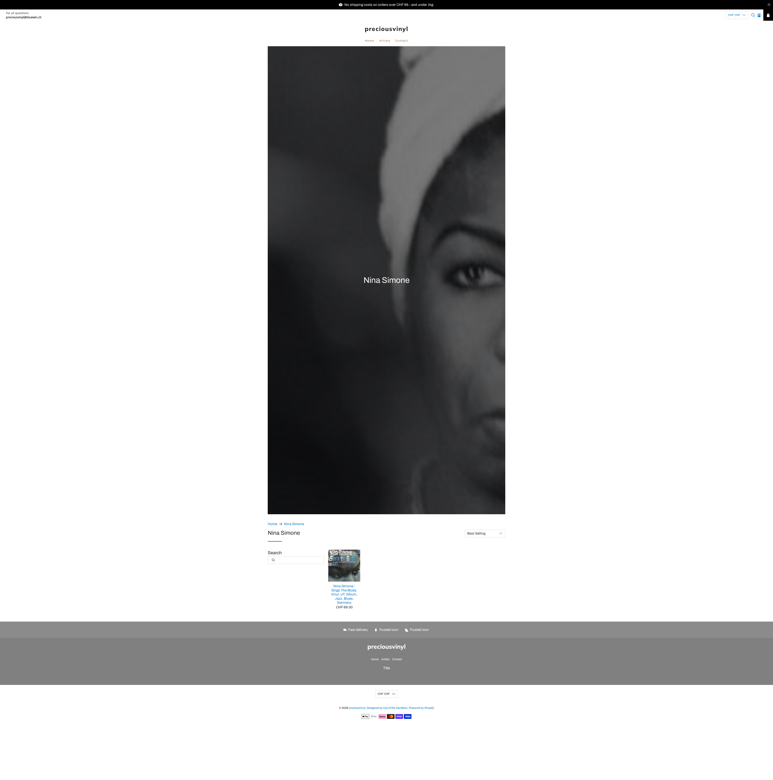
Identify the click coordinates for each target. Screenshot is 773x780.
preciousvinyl (386, 29)
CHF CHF (734, 14)
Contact (401, 40)
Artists (384, 40)
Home (369, 40)
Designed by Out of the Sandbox (387, 707)
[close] (769, 5)
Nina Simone (294, 524)
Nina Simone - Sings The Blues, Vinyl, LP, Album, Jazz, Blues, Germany (344, 594)
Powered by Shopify (421, 707)
